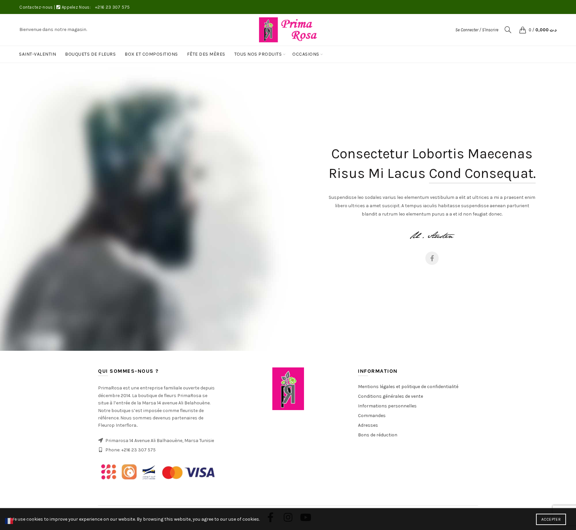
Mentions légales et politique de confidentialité (408, 386)
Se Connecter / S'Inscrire (476, 29)
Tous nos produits (258, 54)
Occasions (305, 54)
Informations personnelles (387, 406)
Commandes (372, 415)
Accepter (551, 519)
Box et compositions (151, 54)
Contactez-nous (36, 7)
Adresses (368, 425)
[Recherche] (508, 30)
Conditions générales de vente (390, 396)
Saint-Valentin (37, 54)
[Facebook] (432, 258)
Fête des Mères (206, 54)
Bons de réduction (377, 435)
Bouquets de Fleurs (90, 54)
